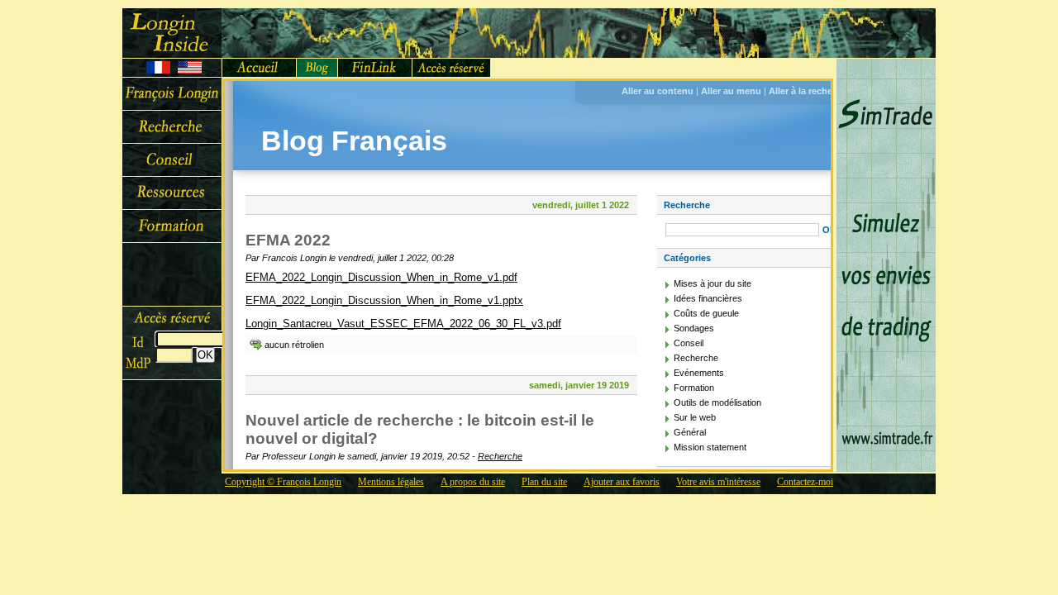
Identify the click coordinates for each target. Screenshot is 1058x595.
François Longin (172, 94)
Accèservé (451, 68)
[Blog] (317, 68)
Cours (172, 226)
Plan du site (544, 482)
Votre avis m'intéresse (718, 482)
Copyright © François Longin (283, 482)
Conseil (172, 160)
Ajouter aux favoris (622, 482)
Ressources (172, 193)
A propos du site (473, 482)
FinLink (375, 68)
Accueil (259, 68)
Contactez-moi (805, 482)
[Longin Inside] (172, 33)
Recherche (172, 127)
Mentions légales (391, 482)
